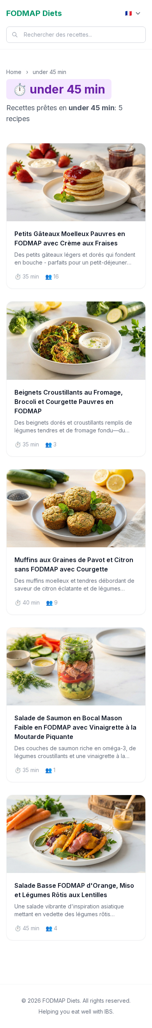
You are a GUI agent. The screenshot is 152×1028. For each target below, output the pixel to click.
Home (13, 72)
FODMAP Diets (34, 13)
